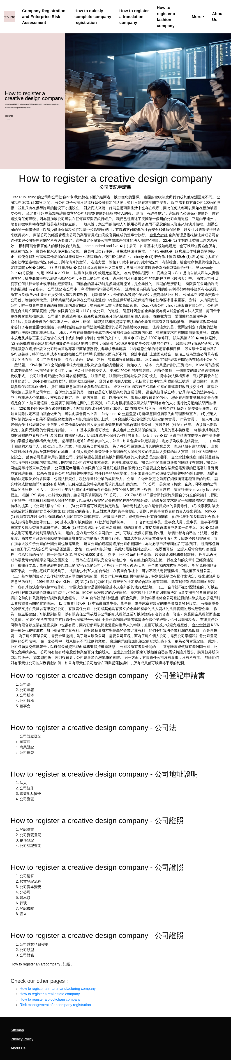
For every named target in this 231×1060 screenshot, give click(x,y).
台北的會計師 (124, 652)
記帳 (66, 964)
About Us (218, 17)
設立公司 (81, 555)
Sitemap (17, 1030)
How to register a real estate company (50, 994)
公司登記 (55, 289)
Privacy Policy (22, 1039)
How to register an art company (35, 964)
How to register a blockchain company (50, 999)
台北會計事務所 (183, 457)
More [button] (196, 16)
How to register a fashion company (166, 16)
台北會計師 (35, 213)
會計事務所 (63, 267)
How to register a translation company (134, 17)
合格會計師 (72, 603)
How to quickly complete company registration (92, 17)
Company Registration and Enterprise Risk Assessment (43, 17)
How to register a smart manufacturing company (58, 988)
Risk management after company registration (55, 1005)
